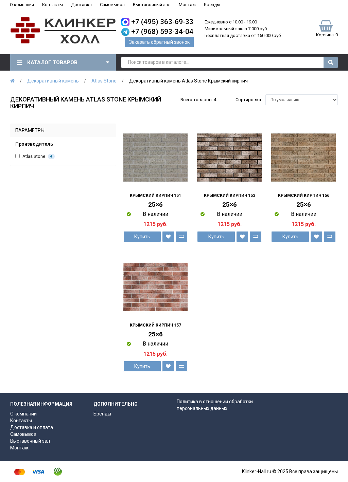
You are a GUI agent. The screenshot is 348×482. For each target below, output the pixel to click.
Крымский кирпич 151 (155, 195)
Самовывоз (112, 4)
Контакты (52, 4)
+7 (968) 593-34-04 (162, 31)
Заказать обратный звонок (159, 42)
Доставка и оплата (31, 427)
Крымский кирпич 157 (155, 325)
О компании (22, 4)
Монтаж (187, 4)
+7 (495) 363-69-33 (162, 22)
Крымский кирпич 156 (303, 195)
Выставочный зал (152, 4)
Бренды (212, 4)
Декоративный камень (53, 81)
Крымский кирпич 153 (229, 195)
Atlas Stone (104, 81)
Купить (142, 236)
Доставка (81, 4)
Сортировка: (249, 99)
